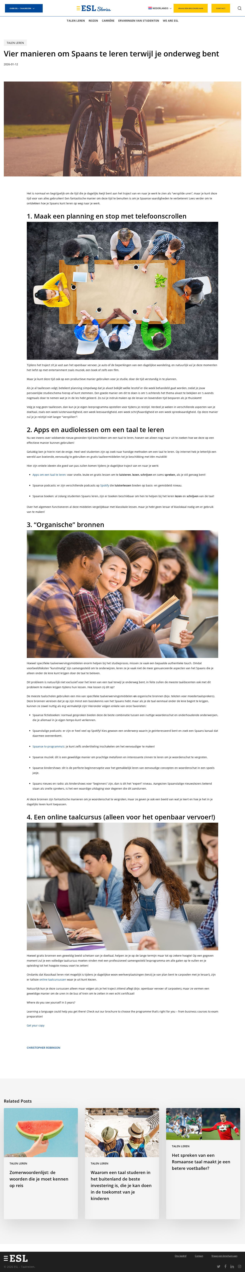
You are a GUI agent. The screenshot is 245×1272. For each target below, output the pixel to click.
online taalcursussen (52, 979)
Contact (199, 1255)
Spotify (104, 485)
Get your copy (35, 1025)
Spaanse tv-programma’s (48, 746)
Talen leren (15, 43)
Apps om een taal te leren (49, 474)
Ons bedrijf (180, 1255)
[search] (239, 8)
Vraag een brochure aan (224, 1255)
